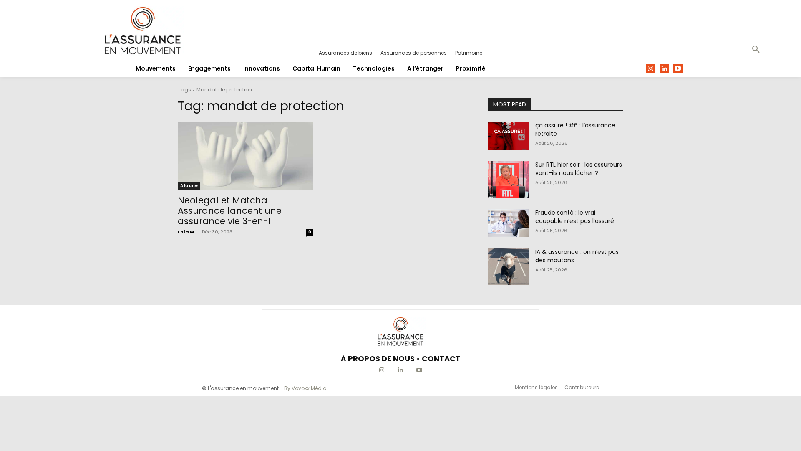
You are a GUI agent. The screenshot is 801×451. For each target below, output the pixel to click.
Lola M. (187, 231)
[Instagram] (651, 68)
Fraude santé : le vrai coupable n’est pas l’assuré (574, 216)
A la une (189, 185)
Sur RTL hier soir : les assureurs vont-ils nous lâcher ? (578, 168)
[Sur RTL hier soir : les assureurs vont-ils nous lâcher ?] (508, 179)
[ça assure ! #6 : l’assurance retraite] (508, 136)
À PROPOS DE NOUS (378, 358)
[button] (756, 50)
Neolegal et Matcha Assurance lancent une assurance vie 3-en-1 (230, 210)
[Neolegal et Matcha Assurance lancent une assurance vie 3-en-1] (245, 156)
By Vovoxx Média (305, 388)
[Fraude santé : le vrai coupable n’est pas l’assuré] (508, 223)
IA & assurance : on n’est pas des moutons (577, 256)
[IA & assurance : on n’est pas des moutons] (508, 266)
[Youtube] (678, 68)
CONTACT (441, 358)
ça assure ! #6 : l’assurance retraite (575, 129)
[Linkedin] (664, 68)
